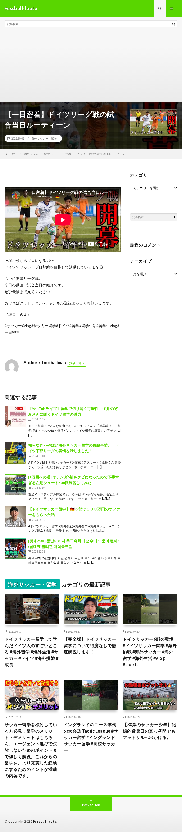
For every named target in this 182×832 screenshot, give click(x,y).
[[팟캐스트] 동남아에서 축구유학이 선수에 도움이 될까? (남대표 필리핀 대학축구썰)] (15, 548)
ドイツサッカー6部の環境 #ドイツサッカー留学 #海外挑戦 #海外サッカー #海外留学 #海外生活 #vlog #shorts (150, 651)
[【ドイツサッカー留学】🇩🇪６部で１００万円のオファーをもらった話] (15, 516)
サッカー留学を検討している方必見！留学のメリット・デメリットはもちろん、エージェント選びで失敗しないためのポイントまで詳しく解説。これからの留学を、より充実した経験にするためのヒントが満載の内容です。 (31, 750)
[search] (173, 23)
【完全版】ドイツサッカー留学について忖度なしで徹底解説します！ (90, 645)
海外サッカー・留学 (44, 138)
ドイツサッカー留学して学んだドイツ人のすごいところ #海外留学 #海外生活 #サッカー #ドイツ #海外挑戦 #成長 (31, 651)
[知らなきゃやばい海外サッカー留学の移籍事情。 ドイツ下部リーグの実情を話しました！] (15, 453)
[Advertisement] (91, 66)
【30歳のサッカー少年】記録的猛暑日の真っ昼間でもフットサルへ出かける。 (149, 731)
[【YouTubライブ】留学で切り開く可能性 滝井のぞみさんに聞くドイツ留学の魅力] (15, 416)
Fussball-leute (44, 821)
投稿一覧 (75, 363)
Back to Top (91, 805)
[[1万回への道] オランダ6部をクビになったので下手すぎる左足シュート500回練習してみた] (15, 484)
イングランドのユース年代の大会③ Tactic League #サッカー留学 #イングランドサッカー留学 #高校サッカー (91, 737)
